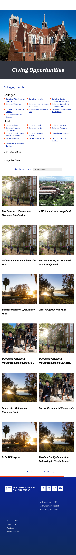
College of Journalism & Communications (60, 105)
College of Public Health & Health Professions (15, 134)
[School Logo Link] (20, 489)
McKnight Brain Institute (60, 133)
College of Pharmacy (59, 128)
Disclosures (11, 527)
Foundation (11, 524)
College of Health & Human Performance (39, 105)
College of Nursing (35, 128)
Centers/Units (12, 151)
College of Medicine (59, 125)
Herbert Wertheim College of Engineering (61, 110)
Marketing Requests (49, 509)
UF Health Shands (12, 138)
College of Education (13, 104)
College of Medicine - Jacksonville (13, 129)
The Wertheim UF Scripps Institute (15, 145)
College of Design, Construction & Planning (60, 100)
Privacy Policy (12, 531)
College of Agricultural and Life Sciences (15, 100)
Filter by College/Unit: (23, 169)
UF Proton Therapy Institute (59, 139)
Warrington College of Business (14, 116)
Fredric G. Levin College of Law (38, 110)
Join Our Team (12, 520)
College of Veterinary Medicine (36, 134)
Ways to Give (12, 160)
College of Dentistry (36, 125)
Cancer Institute (12, 125)
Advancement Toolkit (49, 505)
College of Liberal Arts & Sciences (15, 110)
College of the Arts (36, 99)
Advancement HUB (48, 502)
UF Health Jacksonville (37, 138)
